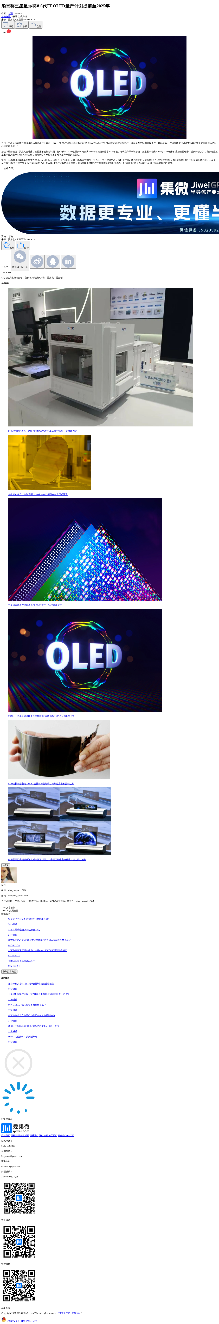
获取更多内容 (9, 971)
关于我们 (52, 1135)
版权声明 (15, 1135)
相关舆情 (6, 16)
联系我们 (34, 1135)
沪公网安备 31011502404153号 (22, 1321)
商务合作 (62, 1135)
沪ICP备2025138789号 (69, 1313)
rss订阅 (70, 1135)
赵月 (11, 13)
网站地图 (43, 1135)
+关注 (6, 865)
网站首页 (5, 1135)
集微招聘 (24, 1135)
